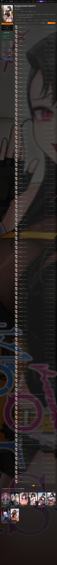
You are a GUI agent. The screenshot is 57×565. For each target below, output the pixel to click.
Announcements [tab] (45, 20)
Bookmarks (28, 1)
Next (39, 485)
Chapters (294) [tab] (18, 20)
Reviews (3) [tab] (30, 20)
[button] (7, 13)
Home (7, 1)
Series (12, 1)
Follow (7, 27)
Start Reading (8, 23)
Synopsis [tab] (24, 20)
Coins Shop (33, 1)
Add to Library (8, 25)
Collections (16, 1)
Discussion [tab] (37, 20)
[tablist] (35, 20)
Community (23, 1)
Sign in (4, 490)
